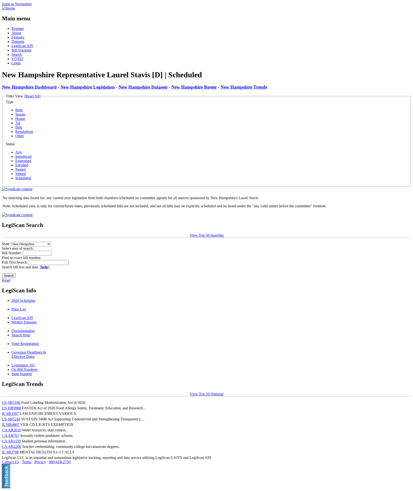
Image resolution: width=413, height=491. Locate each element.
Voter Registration (25, 344)
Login (16, 63)
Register (17, 29)
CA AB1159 (11, 441)
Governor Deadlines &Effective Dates (28, 354)
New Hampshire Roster (194, 87)
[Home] (8, 8)
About (16, 33)
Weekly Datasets (24, 322)
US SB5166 (11, 403)
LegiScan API (22, 46)
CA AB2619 (11, 430)
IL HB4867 (10, 425)
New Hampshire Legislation (87, 87)
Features (17, 37)
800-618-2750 (60, 462)
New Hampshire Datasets (143, 87)
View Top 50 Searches (207, 235)
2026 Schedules (23, 301)
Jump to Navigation (17, 4)
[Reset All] (32, 96)
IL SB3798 (10, 452)
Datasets (17, 42)
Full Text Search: (15, 262)
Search (16, 54)
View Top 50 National (206, 394)
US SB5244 (11, 419)
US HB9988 (11, 408)
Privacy (40, 462)
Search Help (20, 335)
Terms (26, 462)
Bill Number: (12, 253)
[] (44, 267)
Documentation (23, 331)
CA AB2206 (11, 447)
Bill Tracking (21, 50)
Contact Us (10, 462)
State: (6, 244)
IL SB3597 (10, 414)
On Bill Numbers (24, 369)
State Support (21, 374)
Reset (6, 280)
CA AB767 (10, 436)
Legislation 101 (23, 365)
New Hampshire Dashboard (29, 87)
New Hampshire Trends (244, 87)
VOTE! (17, 59)
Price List (18, 309)
